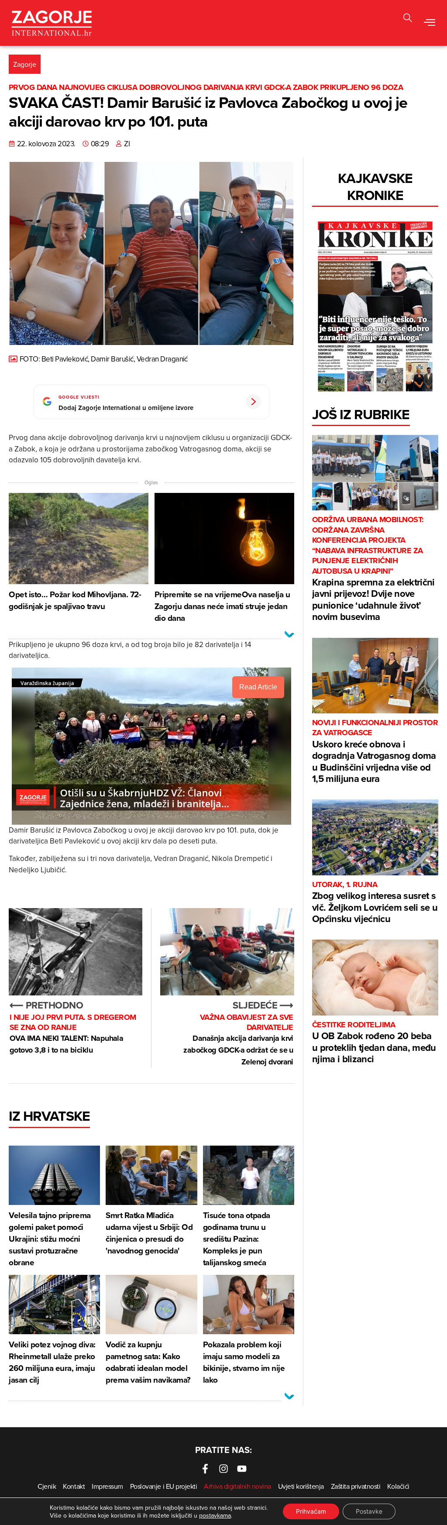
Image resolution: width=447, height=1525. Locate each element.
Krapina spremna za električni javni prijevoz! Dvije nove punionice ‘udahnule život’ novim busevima (373, 569)
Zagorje (24, 64)
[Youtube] (242, 1468)
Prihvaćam (311, 1511)
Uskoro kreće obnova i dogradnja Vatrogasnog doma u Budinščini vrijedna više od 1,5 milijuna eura (375, 751)
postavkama (215, 1515)
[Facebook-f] (205, 1468)
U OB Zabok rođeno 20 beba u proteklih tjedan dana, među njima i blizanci (374, 1043)
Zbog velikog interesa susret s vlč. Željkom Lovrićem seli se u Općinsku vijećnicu (375, 903)
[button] (408, 19)
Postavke (369, 1511)
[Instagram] (223, 1468)
